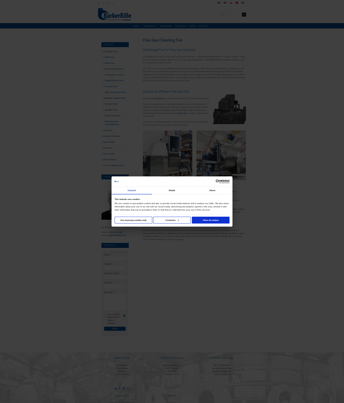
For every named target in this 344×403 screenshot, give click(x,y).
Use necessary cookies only (133, 220)
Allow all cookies (211, 220)
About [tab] (212, 190)
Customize (170, 220)
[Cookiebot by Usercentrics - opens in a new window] (218, 182)
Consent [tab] (132, 190)
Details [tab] (172, 190)
